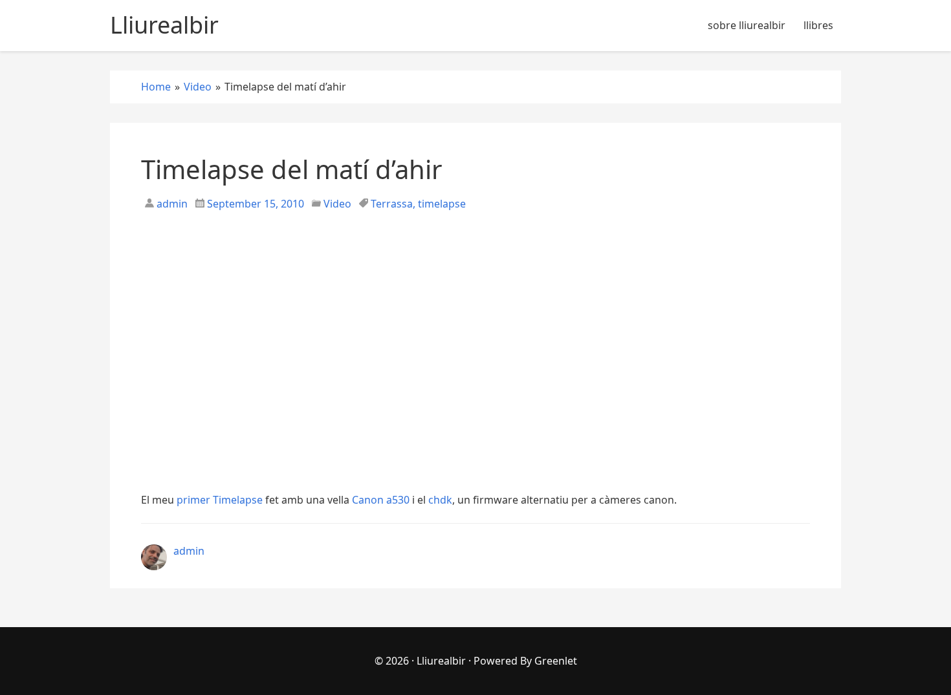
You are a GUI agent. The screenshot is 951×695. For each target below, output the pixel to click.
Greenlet (555, 661)
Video (337, 204)
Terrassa (392, 204)
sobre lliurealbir (746, 25)
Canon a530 (381, 500)
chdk (440, 500)
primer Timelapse (220, 500)
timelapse (442, 204)
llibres (818, 25)
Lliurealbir (441, 661)
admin (171, 204)
